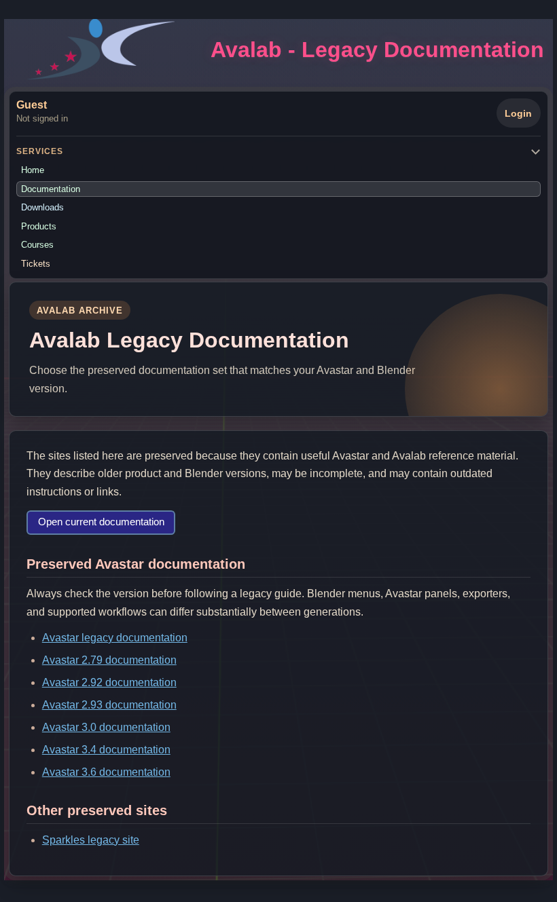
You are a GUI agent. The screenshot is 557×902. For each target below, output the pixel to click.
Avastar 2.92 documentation (109, 682)
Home (32, 170)
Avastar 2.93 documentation (109, 705)
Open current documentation (101, 521)
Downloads (42, 207)
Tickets (35, 264)
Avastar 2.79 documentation (109, 660)
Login (518, 113)
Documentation (50, 189)
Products (38, 226)
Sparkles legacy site (90, 840)
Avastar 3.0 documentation (106, 727)
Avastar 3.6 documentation (106, 772)
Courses (37, 245)
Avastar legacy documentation (114, 637)
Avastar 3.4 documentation (106, 749)
